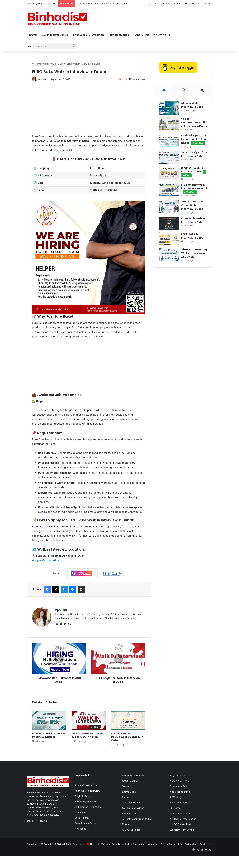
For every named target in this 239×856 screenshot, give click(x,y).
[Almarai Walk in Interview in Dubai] (169, 108)
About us (165, 3)
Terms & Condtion (187, 844)
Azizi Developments (85, 801)
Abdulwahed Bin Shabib (87, 807)
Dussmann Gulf (178, 786)
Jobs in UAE (141, 35)
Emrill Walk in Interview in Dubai (192, 235)
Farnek (126, 797)
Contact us (206, 844)
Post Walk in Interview (89, 35)
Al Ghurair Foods (131, 829)
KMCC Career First (180, 824)
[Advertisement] (89, 109)
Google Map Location (45, 560)
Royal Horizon (177, 775)
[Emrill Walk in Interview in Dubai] (169, 238)
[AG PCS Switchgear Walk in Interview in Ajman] (89, 720)
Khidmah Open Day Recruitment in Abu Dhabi (193, 139)
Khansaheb (80, 812)
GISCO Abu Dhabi (132, 802)
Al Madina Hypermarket (183, 818)
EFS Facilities (129, 813)
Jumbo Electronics (180, 813)
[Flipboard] (111, 573)
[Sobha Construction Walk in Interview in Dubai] (169, 123)
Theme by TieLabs (100, 844)
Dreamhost (139, 844)
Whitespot (80, 828)
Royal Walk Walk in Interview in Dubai (193, 220)
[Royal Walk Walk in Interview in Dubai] (169, 223)
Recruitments (119, 35)
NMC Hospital (130, 780)
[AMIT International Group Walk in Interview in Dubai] (169, 206)
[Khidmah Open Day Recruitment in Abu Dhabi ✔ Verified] (169, 140)
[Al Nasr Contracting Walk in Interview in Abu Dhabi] (169, 254)
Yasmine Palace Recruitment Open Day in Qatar (102, 3)
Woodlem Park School (182, 829)
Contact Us (162, 35)
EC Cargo (175, 808)
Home (33, 35)
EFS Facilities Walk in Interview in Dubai (194, 188)
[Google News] (81, 573)
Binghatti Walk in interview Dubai (193, 171)
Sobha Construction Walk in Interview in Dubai (194, 122)
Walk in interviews (55, 35)
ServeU (126, 786)
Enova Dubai (129, 791)
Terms (177, 3)
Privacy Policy (191, 3)
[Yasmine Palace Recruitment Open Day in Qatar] (128, 720)
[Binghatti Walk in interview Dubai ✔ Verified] (169, 172)
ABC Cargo (176, 797)
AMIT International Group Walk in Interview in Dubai (193, 205)
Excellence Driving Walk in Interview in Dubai (48, 735)
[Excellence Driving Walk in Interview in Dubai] (49, 720)
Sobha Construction (85, 785)
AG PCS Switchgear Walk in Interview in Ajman (87, 735)
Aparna (42, 79)
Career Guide (50, 63)
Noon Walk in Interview (87, 790)
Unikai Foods (81, 817)
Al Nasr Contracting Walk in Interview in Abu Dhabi (194, 253)
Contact (206, 3)
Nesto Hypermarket (133, 775)
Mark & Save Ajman (133, 808)
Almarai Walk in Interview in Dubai (192, 105)
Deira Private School (85, 823)
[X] (33, 821)
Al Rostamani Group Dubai (137, 818)
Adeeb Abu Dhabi (179, 780)
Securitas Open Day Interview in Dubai (194, 154)
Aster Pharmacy (179, 802)
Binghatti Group (83, 796)
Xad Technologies (180, 791)
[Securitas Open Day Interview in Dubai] (169, 157)
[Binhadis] (57, 18)
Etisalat (126, 824)
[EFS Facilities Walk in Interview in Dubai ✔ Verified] (169, 189)
